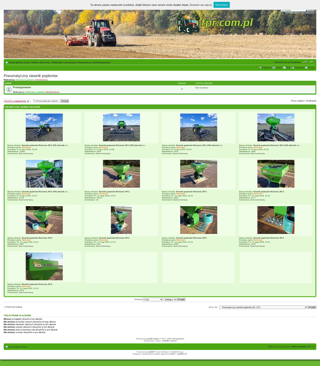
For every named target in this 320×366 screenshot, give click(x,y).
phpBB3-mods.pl (169, 341)
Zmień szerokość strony (311, 61)
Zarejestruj (299, 67)
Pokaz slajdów (297, 101)
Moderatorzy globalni (25, 80)
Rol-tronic (26, 147)
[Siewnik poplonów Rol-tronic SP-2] (121, 187)
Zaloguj (311, 67)
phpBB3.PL (182, 354)
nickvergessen (178, 339)
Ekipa (270, 346)
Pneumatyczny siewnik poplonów (94, 62)
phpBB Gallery (153, 339)
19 (97, 200)
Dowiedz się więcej (201, 4)
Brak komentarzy (26, 153)
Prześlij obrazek (11, 100)
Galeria (34, 62)
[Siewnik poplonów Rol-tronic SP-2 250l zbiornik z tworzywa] (44, 141)
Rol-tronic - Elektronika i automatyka (58, 62)
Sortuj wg (138, 299)
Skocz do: (213, 307)
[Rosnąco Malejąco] (175, 299)
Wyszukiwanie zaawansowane (299, 13)
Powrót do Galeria (14, 307)
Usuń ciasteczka (282, 346)
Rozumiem (221, 4)
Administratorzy (41, 80)
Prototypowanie (22, 87)
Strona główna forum (19, 62)
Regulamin (266, 67)
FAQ (288, 67)
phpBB (151, 352)
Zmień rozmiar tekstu (305, 61)
